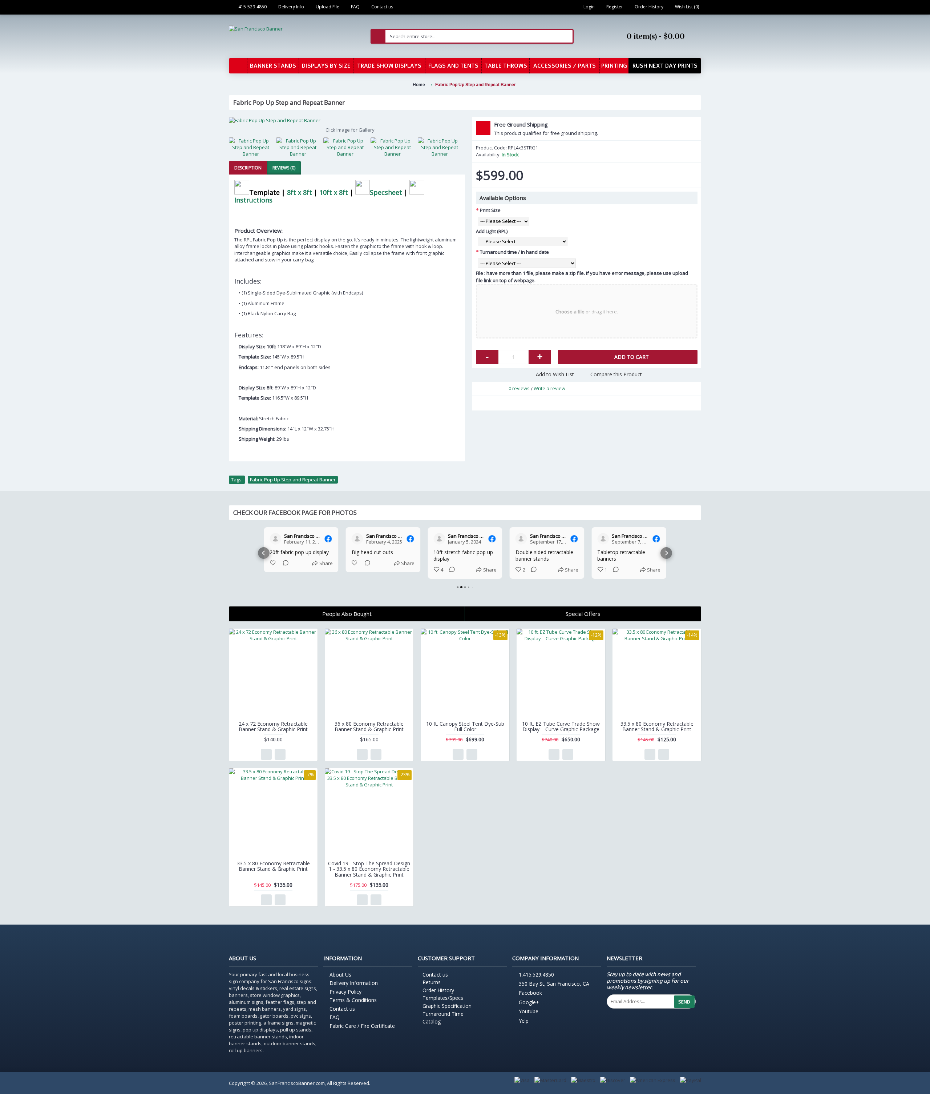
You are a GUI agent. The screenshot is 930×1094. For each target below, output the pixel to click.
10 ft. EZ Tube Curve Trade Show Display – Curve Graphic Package (561, 726)
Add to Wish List (555, 374)
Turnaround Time (443, 1013)
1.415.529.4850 (536, 974)
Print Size (490, 210)
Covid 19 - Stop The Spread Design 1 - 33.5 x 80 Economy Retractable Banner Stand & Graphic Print (369, 869)
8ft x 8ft (299, 192)
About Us (340, 974)
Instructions (253, 200)
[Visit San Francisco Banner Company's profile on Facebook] (275, 539)
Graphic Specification (447, 1005)
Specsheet (386, 192)
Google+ (529, 1002)
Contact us (342, 1008)
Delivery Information (353, 982)
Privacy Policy (345, 991)
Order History (438, 990)
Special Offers (583, 613)
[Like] (273, 563)
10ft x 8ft (333, 192)
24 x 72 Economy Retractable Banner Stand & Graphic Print (273, 726)
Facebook (530, 993)
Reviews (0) (283, 168)
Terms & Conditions (353, 1000)
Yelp (524, 1020)
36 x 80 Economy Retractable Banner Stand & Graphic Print (369, 726)
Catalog (431, 1021)
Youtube (528, 1011)
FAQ (334, 1017)
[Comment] (283, 563)
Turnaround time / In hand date (514, 252)
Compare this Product (616, 374)
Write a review (549, 388)
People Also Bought (347, 613)
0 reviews (519, 388)
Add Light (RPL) (492, 231)
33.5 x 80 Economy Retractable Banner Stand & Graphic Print (657, 726)
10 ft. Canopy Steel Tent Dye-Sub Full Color (465, 726)
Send (684, 1001)
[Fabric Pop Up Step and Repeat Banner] (347, 120)
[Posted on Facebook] (328, 538)
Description (248, 168)
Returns (431, 982)
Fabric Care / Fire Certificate (362, 1025)
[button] (264, 553)
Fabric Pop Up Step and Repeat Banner (293, 479)
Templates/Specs (442, 997)
